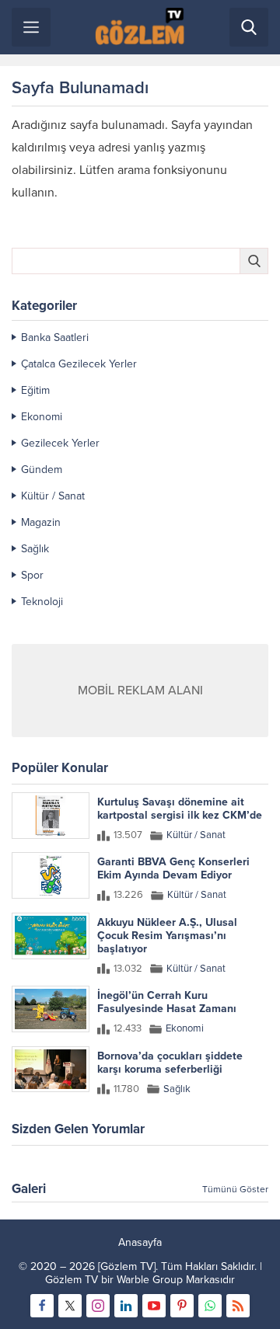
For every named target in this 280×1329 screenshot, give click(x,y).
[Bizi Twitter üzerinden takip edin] (70, 1305)
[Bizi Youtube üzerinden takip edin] (154, 1305)
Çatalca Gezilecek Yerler (79, 364)
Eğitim (35, 390)
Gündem (41, 469)
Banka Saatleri (55, 337)
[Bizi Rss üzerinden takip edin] (238, 1305)
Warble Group (150, 1279)
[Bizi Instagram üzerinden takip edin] (98, 1305)
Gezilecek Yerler (60, 443)
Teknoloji (42, 601)
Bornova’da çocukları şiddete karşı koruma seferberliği (170, 1062)
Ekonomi (41, 416)
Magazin (41, 522)
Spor (32, 575)
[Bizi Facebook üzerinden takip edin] (42, 1305)
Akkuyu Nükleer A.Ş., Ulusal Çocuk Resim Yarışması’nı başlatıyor (167, 935)
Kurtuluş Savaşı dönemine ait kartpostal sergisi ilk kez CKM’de (179, 808)
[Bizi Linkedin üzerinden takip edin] (126, 1305)
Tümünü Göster (235, 1189)
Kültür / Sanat (53, 496)
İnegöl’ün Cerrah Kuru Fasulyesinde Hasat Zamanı (166, 1002)
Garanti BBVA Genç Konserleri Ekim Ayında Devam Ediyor (173, 868)
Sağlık (35, 548)
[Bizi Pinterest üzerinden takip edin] (182, 1305)
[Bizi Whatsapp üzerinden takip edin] (210, 1305)
